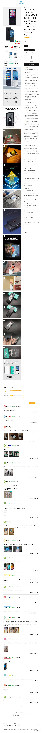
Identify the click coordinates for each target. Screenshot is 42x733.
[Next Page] (23, 706)
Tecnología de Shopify (14, 729)
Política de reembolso (21, 729)
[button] (2, 2)
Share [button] (26, 232)
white (31, 46)
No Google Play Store (29, 53)
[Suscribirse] (29, 715)
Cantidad (25, 55)
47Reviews (6, 395)
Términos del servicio (36, 729)
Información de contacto (35, 730)
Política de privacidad (29, 729)
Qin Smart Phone (8, 729)
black (26, 46)
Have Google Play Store (30, 50)
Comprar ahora (31, 64)
